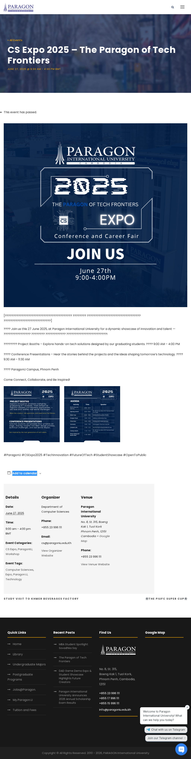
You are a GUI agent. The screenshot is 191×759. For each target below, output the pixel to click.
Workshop (12, 554)
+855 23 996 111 (109, 693)
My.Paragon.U (23, 700)
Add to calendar (24, 473)
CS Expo (11, 549)
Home (17, 644)
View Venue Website (95, 564)
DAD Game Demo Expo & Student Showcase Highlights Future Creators (75, 676)
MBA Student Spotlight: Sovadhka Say (73, 646)
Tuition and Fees (24, 710)
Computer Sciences (19, 570)
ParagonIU (25, 549)
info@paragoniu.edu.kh (115, 710)
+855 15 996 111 (109, 703)
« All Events (14, 40)
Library (18, 654)
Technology (14, 579)
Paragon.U (20, 574)
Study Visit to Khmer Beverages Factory (41, 599)
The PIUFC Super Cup (166, 599)
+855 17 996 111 (109, 698)
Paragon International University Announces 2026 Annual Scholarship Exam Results (75, 697)
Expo (9, 574)
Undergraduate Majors (29, 664)
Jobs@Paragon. (24, 689)
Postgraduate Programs (20, 677)
